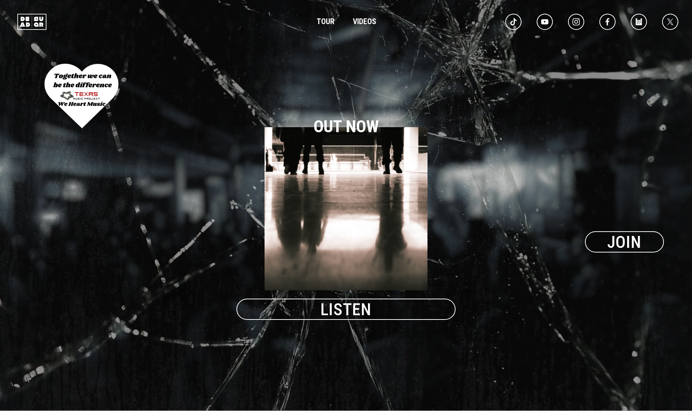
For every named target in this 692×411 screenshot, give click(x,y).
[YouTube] (545, 22)
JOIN (624, 242)
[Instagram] (576, 22)
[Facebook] (607, 22)
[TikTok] (513, 22)
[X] (670, 22)
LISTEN (346, 309)
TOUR (325, 21)
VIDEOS (364, 21)
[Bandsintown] (639, 22)
